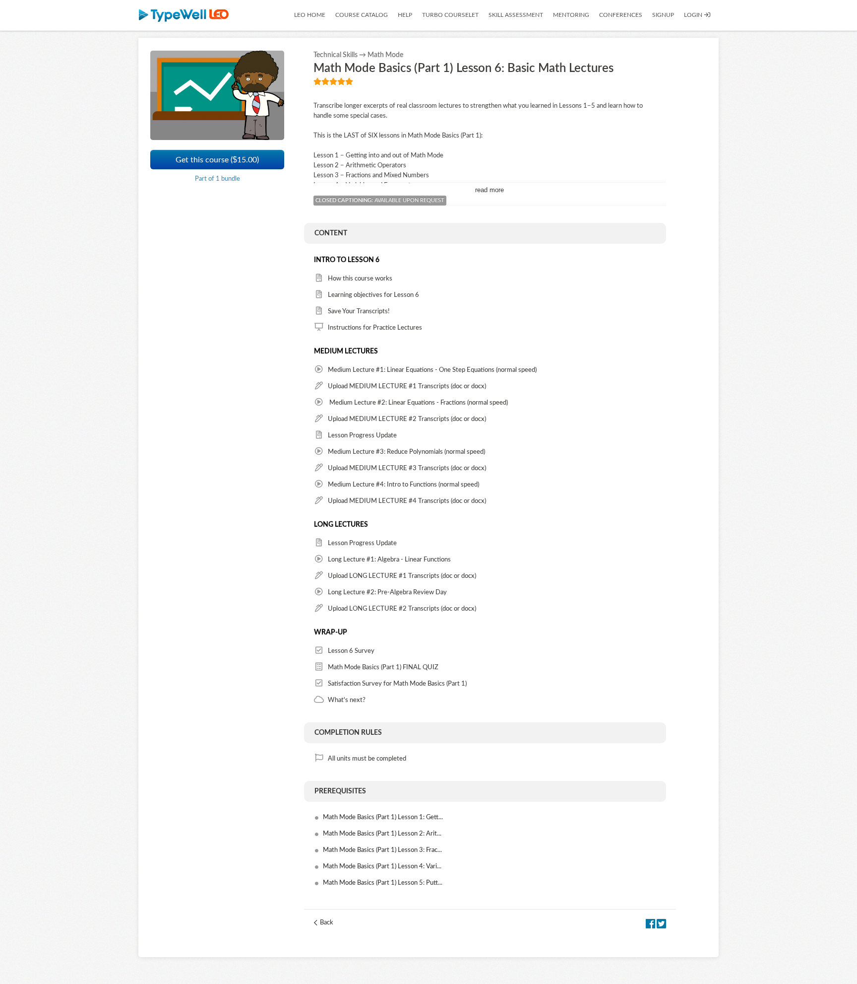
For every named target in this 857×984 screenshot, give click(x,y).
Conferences (620, 15)
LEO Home (309, 15)
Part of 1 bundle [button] (217, 179)
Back (326, 922)
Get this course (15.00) (217, 159)
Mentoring (571, 15)
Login (694, 15)
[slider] (333, 81)
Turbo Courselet (450, 15)
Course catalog (361, 15)
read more (489, 190)
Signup (663, 15)
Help (405, 15)
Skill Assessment (516, 15)
